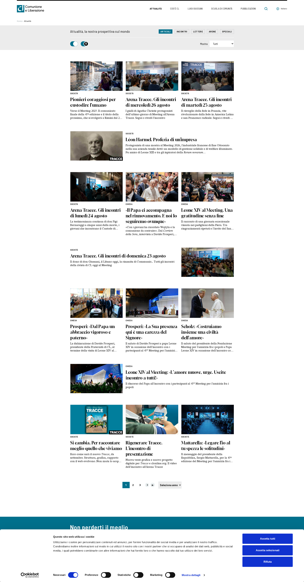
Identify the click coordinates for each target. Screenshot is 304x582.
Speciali (227, 31)
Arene (212, 31)
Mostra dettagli (191, 575)
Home (20, 21)
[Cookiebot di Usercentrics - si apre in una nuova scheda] (29, 575)
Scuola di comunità (221, 8)
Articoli (165, 31)
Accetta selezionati (267, 550)
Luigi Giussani (195, 8)
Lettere (198, 31)
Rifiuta (268, 561)
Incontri (182, 31)
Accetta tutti (267, 538)
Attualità (156, 8)
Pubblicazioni (248, 8)
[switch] (106, 575)
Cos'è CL (174, 8)
